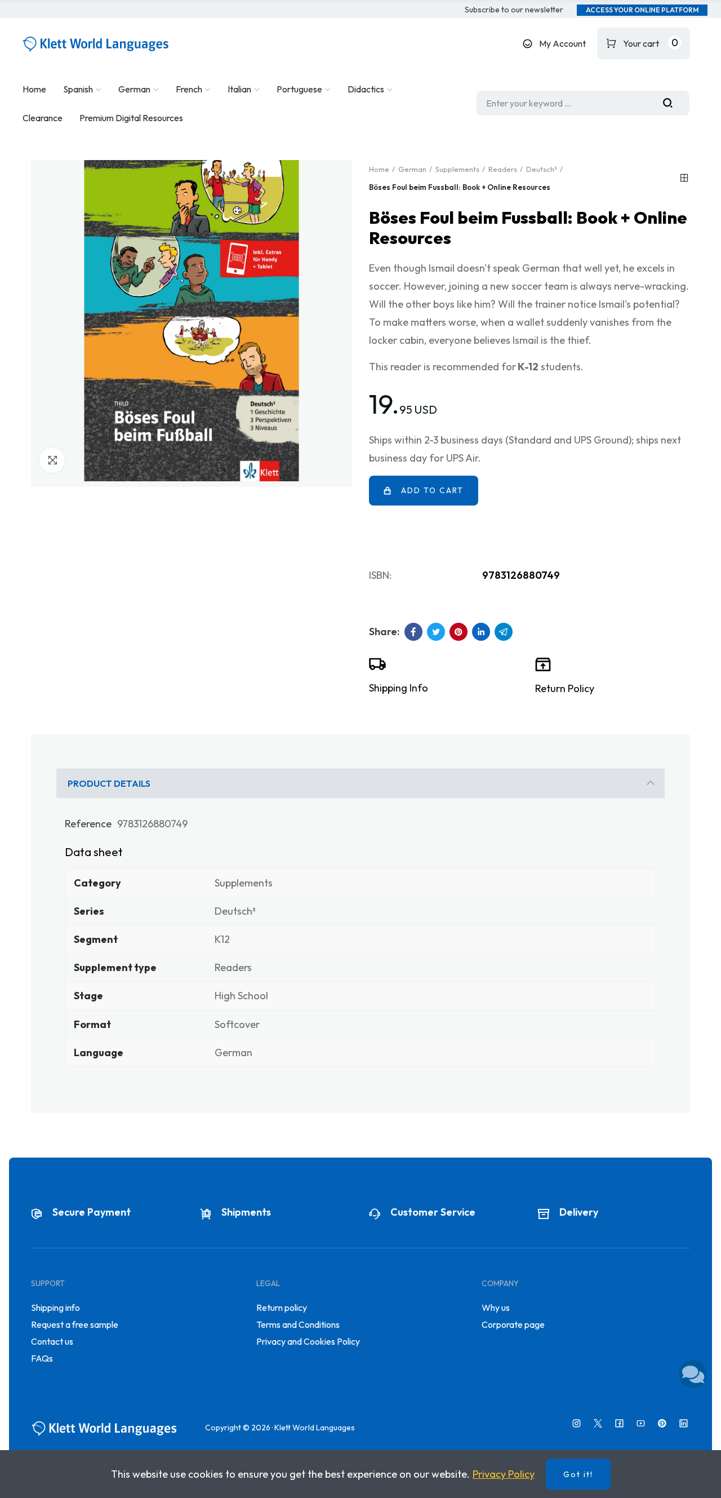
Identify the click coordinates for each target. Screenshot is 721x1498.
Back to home (684, 178)
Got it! (578, 1474)
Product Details (109, 783)
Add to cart (432, 490)
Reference (88, 823)
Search (672, 103)
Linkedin (481, 632)
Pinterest (458, 632)
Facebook (413, 632)
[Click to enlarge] (52, 460)
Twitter (436, 632)
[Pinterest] (662, 1423)
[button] (514, 10)
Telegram (504, 632)
